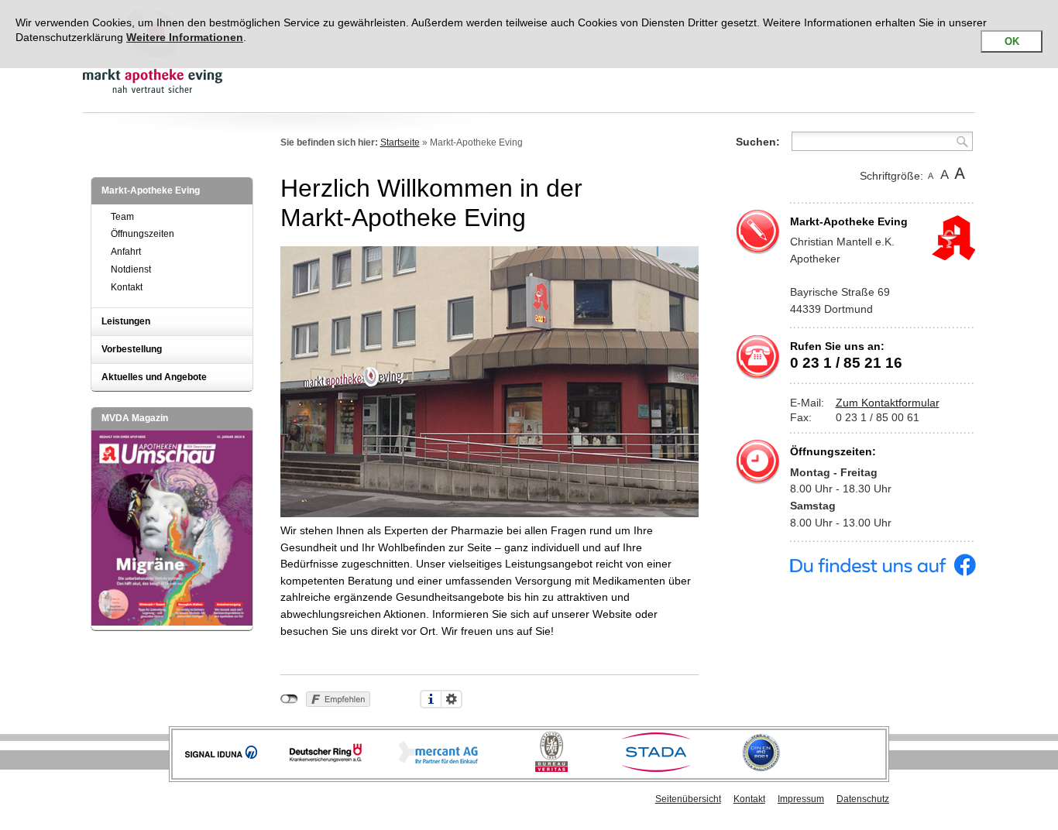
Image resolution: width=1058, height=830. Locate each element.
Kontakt (127, 287)
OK (1012, 41)
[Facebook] (883, 572)
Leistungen (125, 321)
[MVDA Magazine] (171, 622)
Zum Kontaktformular (887, 402)
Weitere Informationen (184, 37)
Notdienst (131, 269)
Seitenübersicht (688, 799)
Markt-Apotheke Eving (150, 190)
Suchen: (758, 141)
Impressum (801, 799)
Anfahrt (126, 251)
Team (122, 216)
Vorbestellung (131, 349)
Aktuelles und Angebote (154, 377)
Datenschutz (862, 799)
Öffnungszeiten (142, 233)
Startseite (400, 142)
